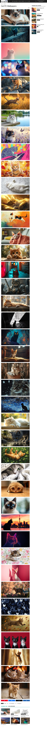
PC (15, 703)
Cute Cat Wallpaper (4, 715)
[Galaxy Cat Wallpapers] (15, 721)
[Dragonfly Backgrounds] (25, 721)
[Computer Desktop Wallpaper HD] (34, 31)
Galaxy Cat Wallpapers (14, 724)
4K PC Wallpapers (3, 724)
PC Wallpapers (19, 703)
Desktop (38, 10)
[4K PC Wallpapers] (5, 721)
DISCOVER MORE (11, 706)
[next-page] (3, 726)
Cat (7, 703)
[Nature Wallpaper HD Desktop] (34, 10)
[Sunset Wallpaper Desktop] (34, 15)
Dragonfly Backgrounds (24, 724)
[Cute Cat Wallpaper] (5, 711)
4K (1, 723)
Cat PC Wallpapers (11, 703)
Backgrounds (39, 15)
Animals (22, 723)
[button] (40, 1)
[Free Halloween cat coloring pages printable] (25, 711)
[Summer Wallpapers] (34, 20)
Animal (5, 703)
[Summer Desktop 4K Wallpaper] (34, 26)
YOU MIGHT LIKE (4, 706)
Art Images (12, 723)
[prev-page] (1, 726)
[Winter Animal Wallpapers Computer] (15, 711)
